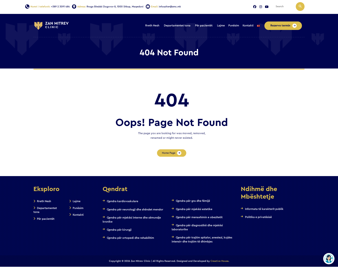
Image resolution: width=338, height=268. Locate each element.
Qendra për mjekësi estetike (194, 209)
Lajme (76, 201)
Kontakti (78, 214)
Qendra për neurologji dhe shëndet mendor (135, 209)
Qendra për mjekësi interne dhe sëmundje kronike (132, 219)
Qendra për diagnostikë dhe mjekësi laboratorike (197, 227)
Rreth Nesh (44, 201)
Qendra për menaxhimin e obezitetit (199, 217)
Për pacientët (45, 218)
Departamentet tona (45, 210)
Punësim (78, 208)
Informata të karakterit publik (264, 209)
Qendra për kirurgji (119, 229)
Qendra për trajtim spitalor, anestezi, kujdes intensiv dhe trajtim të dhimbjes (202, 239)
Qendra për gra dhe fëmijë (193, 201)
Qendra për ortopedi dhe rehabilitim (130, 237)
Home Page (168, 153)
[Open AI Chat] (328, 258)
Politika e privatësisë (258, 217)
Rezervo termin (280, 25)
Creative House (220, 261)
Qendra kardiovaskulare (122, 201)
